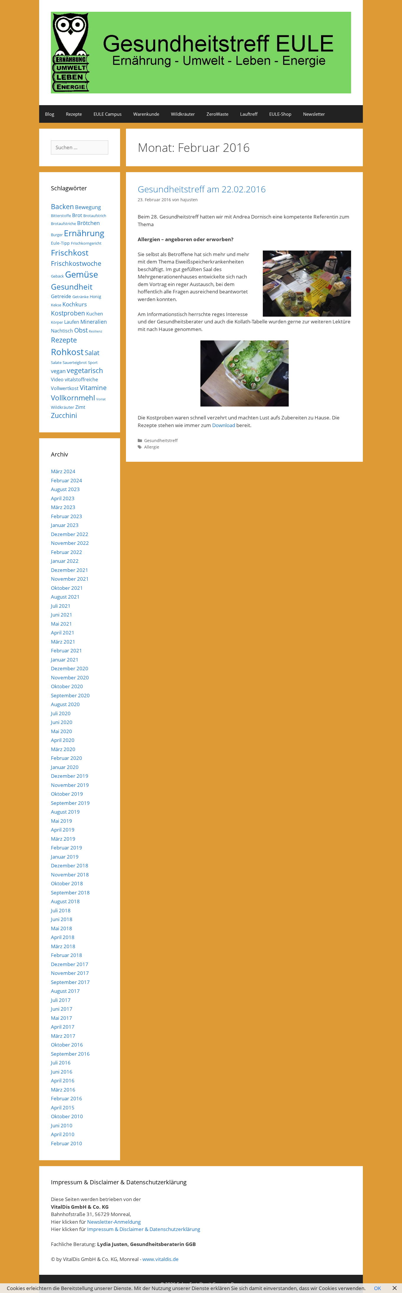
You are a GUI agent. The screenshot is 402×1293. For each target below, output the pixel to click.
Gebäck (57, 276)
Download (223, 425)
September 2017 (70, 982)
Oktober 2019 (67, 793)
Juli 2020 (61, 713)
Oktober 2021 (67, 588)
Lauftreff (249, 114)
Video (57, 379)
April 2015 (62, 1107)
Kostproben (68, 313)
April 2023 (62, 498)
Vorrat (101, 399)
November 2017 (70, 973)
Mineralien (93, 321)
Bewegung (88, 207)
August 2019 (65, 811)
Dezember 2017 (69, 964)
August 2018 (65, 901)
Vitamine (93, 387)
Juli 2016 (61, 1062)
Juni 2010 (61, 1125)
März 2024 (63, 471)
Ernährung (84, 233)
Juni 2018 (61, 919)
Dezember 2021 (69, 570)
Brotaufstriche (63, 223)
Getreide (61, 296)
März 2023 (63, 507)
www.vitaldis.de (160, 1259)
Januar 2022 (65, 560)
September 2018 (70, 892)
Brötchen (88, 222)
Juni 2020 (61, 722)
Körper (57, 322)
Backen (62, 206)
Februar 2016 (66, 1098)
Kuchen (94, 313)
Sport (93, 362)
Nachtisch (62, 331)
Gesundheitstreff (161, 440)
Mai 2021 (61, 623)
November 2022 (70, 543)
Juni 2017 (61, 1008)
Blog (49, 114)
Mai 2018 (61, 928)
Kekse (56, 305)
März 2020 (63, 749)
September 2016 (70, 1053)
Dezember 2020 (69, 668)
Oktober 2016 (67, 1044)
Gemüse (81, 274)
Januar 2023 (65, 525)
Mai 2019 (61, 820)
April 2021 (62, 632)
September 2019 (70, 803)
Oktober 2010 (67, 1116)
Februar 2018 (66, 955)
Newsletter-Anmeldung (114, 1221)
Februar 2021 (66, 650)
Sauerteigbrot (75, 362)
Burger (57, 234)
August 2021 (65, 596)
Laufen (71, 322)
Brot (77, 215)
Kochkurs (74, 304)
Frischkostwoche (76, 263)
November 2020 (70, 677)
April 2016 (62, 1080)
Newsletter (314, 114)
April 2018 (62, 937)
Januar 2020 (65, 767)
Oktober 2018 (67, 883)
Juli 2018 (61, 910)
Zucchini (64, 415)
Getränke (80, 296)
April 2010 (62, 1134)
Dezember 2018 (69, 865)
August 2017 (65, 991)
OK (377, 1288)
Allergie (151, 447)
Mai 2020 (61, 731)
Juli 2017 (61, 1000)
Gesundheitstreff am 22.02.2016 (202, 189)
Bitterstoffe (61, 215)
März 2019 (63, 838)
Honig (95, 296)
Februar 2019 (66, 847)
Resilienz (95, 331)
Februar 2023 (66, 516)
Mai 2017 (61, 1018)
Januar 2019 (65, 856)
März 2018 (63, 946)
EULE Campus (108, 114)
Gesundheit (71, 286)
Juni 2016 (61, 1071)
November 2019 (70, 785)
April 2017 (62, 1026)
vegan (58, 371)
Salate (56, 362)
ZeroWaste (217, 114)
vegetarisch (85, 370)
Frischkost (70, 252)
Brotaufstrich (94, 215)
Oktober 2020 (67, 686)
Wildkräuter (183, 114)
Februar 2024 (66, 480)
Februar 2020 (66, 758)
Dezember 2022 (69, 534)
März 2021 (63, 641)
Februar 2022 (66, 552)
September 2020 (70, 695)
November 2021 (70, 578)
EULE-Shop (280, 114)
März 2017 (63, 1035)
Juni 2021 (61, 614)
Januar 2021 (65, 659)
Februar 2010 (66, 1143)
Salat (92, 352)
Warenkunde (146, 114)
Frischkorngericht (86, 243)
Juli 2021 (61, 605)
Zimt (80, 407)
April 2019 (62, 829)
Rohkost (67, 351)
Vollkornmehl (73, 397)
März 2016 (63, 1089)
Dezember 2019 (69, 776)
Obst (81, 330)
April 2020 (62, 740)
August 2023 (65, 489)
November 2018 (70, 874)
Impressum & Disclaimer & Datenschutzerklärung (143, 1229)
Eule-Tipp (60, 243)
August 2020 (65, 704)
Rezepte (74, 114)
